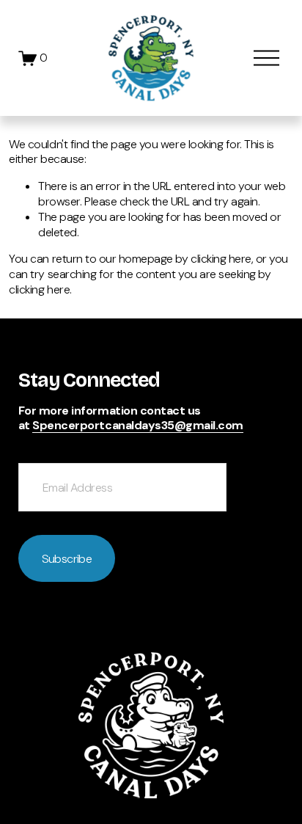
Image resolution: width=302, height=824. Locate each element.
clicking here (221, 258)
